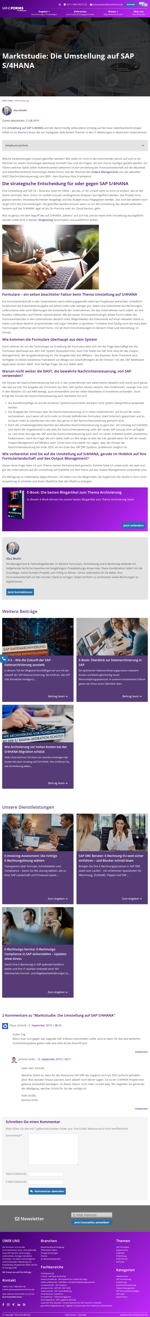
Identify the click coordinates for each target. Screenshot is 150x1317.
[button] (75, 145)
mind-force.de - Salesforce (52, 1294)
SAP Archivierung (22, 100)
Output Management (125, 1288)
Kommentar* (14, 1135)
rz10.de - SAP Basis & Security (53, 1276)
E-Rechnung (121, 1256)
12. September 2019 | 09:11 (54, 1059)
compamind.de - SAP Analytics (54, 1285)
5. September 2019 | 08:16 (45, 1025)
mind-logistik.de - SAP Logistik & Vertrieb (58, 1299)
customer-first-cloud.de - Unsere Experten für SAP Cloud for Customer (71, 1302)
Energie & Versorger (49, 1253)
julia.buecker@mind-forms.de (108, 4)
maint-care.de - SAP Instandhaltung (56, 1291)
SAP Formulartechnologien (127, 1291)
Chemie (44, 1256)
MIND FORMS (7, 100)
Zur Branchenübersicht (51, 1259)
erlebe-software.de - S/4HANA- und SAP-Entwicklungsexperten (68, 1282)
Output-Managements (105, 172)
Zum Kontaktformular (12, 1297)
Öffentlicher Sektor (49, 1250)
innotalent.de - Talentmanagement (56, 1297)
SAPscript (120, 1261)
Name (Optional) (16, 1173)
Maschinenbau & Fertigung (52, 1247)
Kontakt (131, 4)
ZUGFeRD (120, 1253)
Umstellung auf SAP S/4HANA (25, 128)
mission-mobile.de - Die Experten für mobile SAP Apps (64, 1279)
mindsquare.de (47, 1273)
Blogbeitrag (46, 220)
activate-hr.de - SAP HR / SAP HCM (55, 1288)
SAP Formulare (122, 1247)
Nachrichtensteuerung (126, 1285)
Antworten (141, 1052)
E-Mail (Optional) (16, 1181)
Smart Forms (121, 1259)
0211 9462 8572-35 (77, 4)
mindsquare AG (140, 1314)
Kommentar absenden (49, 1191)
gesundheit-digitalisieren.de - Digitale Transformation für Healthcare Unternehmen (76, 1305)
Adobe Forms (122, 1250)
